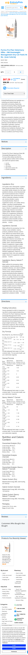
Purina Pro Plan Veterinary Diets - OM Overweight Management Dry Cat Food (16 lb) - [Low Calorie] (6, 558)
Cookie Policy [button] (18, 639)
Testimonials (19, 579)
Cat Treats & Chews (7, 625)
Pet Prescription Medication (12, 11)
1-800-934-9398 (20, 608)
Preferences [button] (5, 642)
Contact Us (5, 595)
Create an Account (7, 575)
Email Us (19, 611)
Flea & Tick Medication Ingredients (20, 590)
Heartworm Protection (4, 614)
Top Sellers (4, 607)
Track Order (5, 577)
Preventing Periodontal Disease (20, 593)
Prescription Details (21, 575)
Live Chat (19, 605)
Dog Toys (4, 619)
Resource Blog (19, 600)
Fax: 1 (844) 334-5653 (21, 614)
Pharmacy (4, 611)
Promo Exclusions (6, 598)
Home (2, 11)
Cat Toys (4, 623)
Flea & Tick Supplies (7, 609)
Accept (14, 645)
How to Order (19, 573)
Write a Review (4, 62)
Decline (14, 648)
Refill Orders (19, 577)
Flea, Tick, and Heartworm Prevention (20, 597)
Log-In (4, 573)
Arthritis (4, 617)
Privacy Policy (5, 591)
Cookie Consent (18, 622)
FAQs (9, 589)
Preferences (14, 651)
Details (23, 79)
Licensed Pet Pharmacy (20, 619)
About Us (4, 589)
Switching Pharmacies (18, 582)
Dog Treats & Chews (7, 621)
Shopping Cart (5, 579)
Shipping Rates (6, 593)
